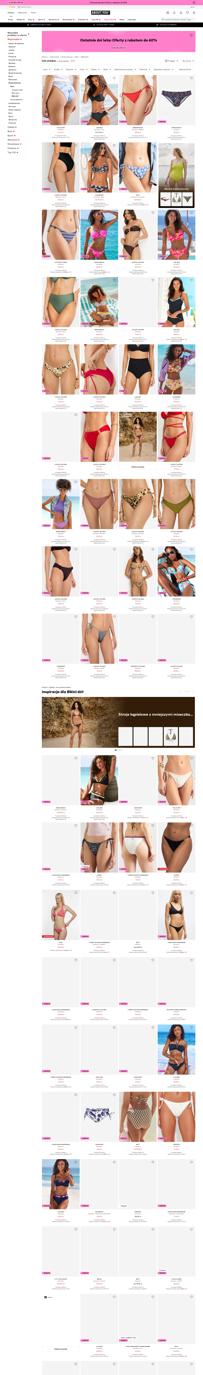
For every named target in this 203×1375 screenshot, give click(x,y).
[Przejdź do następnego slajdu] (193, 692)
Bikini (77, 57)
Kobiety (11, 13)
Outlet (13, 7)
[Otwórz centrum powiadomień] (181, 13)
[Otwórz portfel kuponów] (167, 12)
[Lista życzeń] (187, 12)
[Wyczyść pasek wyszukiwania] (194, 19)
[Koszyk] (194, 12)
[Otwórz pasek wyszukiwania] (162, 19)
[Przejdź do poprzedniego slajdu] (180, 692)
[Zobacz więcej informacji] (61, 139)
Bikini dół (84, 57)
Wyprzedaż (54, 57)
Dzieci (33, 13)
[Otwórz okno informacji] (194, 2)
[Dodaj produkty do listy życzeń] (75, 78)
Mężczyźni (22, 13)
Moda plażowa (67, 57)
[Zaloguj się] (174, 12)
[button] (172, 61)
